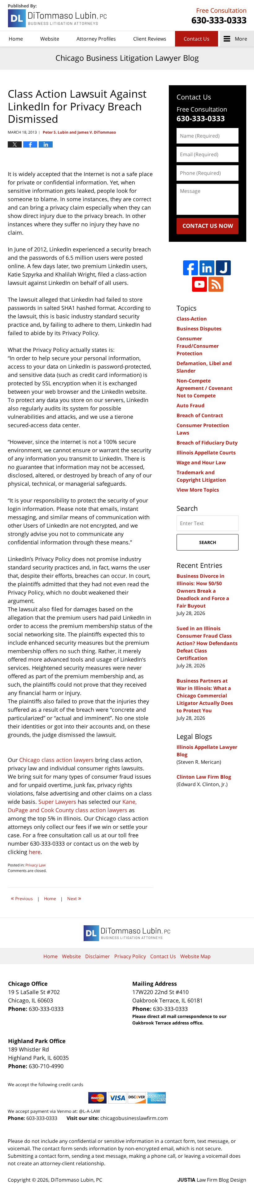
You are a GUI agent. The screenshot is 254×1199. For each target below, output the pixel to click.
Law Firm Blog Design (211, 1179)
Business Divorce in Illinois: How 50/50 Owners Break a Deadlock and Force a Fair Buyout (203, 591)
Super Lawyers (57, 801)
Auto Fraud (190, 405)
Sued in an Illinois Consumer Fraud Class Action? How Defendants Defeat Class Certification (207, 643)
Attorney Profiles (96, 38)
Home (16, 38)
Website (49, 38)
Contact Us (196, 38)
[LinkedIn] (206, 267)
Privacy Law (35, 865)
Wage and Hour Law (201, 462)
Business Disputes (199, 328)
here (35, 852)
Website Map (195, 956)
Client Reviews (149, 38)
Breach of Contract (200, 415)
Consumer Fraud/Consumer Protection (198, 346)
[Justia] (223, 267)
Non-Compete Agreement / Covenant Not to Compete (204, 388)
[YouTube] (199, 284)
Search (207, 542)
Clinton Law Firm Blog (204, 776)
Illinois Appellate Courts (206, 452)
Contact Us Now (207, 225)
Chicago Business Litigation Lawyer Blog (58, 15)
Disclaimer (97, 956)
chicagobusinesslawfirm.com (134, 1118)
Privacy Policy (130, 956)
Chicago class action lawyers (56, 759)
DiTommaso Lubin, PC (218, 16)
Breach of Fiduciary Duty (207, 442)
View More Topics (198, 489)
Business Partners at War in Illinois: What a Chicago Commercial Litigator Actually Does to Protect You (205, 695)
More (241, 38)
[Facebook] (190, 267)
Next (74, 898)
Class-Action (192, 318)
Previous (22, 898)
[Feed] (215, 284)
